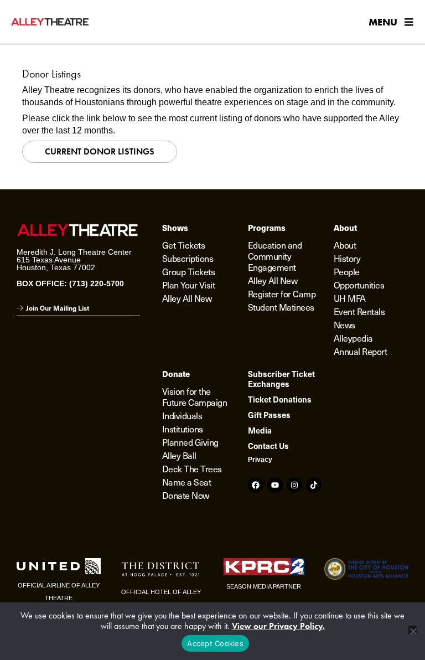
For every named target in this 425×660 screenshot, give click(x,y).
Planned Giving (190, 441)
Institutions (182, 428)
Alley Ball (179, 455)
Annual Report (360, 351)
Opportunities (359, 284)
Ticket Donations (280, 399)
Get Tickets (183, 244)
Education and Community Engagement (275, 256)
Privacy (260, 459)
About (345, 244)
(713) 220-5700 (96, 283)
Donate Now (185, 495)
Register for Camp (282, 293)
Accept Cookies (215, 643)
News (344, 324)
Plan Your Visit (188, 284)
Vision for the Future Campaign (194, 396)
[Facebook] (255, 485)
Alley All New (187, 298)
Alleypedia (353, 337)
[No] (412, 630)
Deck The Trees (192, 468)
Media (260, 430)
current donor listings (99, 151)
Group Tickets (188, 271)
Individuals (182, 415)
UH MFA (350, 298)
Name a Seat (186, 481)
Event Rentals (359, 311)
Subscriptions (188, 258)
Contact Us (268, 445)
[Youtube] (275, 485)
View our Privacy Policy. (278, 626)
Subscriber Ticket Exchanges (281, 378)
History (347, 258)
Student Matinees (281, 306)
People (347, 271)
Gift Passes (269, 414)
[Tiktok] (314, 485)
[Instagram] (294, 485)
